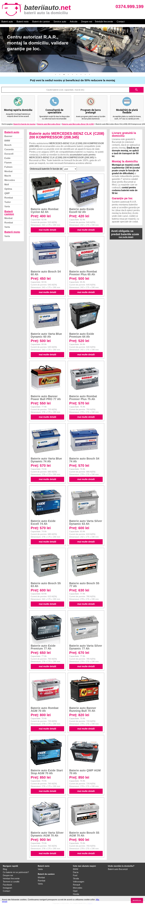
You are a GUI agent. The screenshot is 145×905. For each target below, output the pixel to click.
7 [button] (81, 74)
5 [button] (72, 74)
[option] (72, 49)
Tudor (7, 202)
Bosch (7, 145)
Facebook (7, 884)
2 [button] (59, 74)
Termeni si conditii (11, 881)
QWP (7, 193)
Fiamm (8, 162)
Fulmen (8, 167)
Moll (6, 184)
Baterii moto (23, 21)
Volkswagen (78, 881)
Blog (5, 869)
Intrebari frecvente (11, 878)
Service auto (60, 21)
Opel (75, 891)
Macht (7, 176)
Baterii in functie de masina (24, 124)
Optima (8, 189)
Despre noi (86, 21)
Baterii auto (7, 21)
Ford (75, 875)
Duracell (8, 154)
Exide (7, 158)
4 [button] (68, 74)
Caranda (9, 149)
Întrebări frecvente (104, 21)
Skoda (76, 878)
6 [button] (76, 74)
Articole (73, 21)
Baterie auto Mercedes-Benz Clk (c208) (78, 124)
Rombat (8, 197)
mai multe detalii (47, 230)
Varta (7, 206)
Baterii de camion (41, 21)
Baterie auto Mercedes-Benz (48, 124)
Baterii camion (9, 212)
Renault (76, 884)
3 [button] (64, 74)
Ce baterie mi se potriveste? (16, 872)
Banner (8, 136)
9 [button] (89, 74)
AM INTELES (137, 900)
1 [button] (55, 74)
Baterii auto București (118, 869)
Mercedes (9, 180)
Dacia (75, 872)
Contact (120, 21)
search (136, 89)
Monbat (8, 171)
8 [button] (85, 74)
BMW (7, 140)
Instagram (7, 888)
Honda (76, 894)
